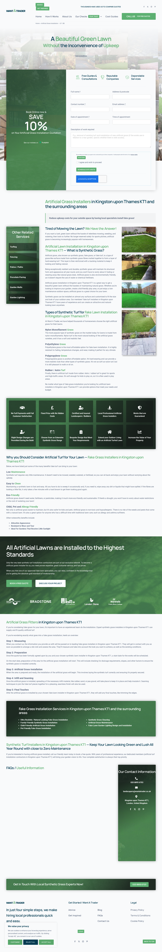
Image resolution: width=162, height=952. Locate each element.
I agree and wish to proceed (90, 162)
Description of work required (82, 129)
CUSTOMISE (15, 942)
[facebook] (144, 6)
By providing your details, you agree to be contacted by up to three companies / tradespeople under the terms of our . (107, 154)
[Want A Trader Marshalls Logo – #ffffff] (15, 902)
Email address (119, 104)
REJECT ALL (30, 942)
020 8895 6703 (137, 782)
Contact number (78, 104)
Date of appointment (80, 117)
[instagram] (151, 6)
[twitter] (147, 6)
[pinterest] (155, 6)
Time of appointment (121, 117)
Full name (75, 92)
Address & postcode (120, 92)
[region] (31, 934)
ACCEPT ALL (46, 942)
